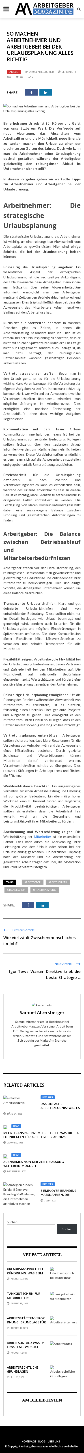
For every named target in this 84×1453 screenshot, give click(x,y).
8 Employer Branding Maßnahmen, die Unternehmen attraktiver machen (59, 1196)
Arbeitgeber (32, 882)
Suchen (12, 1222)
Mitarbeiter (42, 837)
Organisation (16, 889)
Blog (41, 1441)
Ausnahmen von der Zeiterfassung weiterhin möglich (33, 1164)
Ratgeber (14, 71)
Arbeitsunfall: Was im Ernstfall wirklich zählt (25, 1347)
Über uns (54, 1441)
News (16, 1126)
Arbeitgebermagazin (34, 1446)
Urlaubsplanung (44, 889)
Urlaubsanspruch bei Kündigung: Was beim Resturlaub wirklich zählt (25, 1275)
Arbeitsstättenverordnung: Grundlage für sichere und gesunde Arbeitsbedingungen (26, 1324)
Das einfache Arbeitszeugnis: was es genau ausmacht (60, 1108)
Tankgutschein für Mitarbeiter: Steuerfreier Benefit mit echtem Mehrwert (26, 1299)
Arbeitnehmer (57, 882)
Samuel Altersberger (41, 71)
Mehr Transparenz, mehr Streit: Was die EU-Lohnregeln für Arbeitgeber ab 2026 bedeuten (41, 1137)
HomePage (29, 1441)
